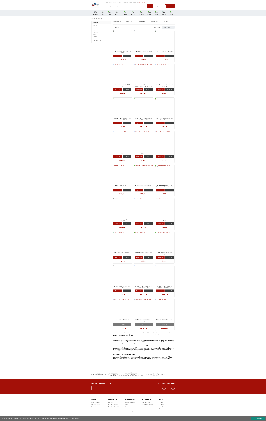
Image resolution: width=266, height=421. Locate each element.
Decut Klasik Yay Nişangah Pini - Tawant (124, 52)
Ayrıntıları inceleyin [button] (74, 418)
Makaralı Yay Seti (146, 408)
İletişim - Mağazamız (95, 402)
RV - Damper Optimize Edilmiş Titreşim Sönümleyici (164, 186)
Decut (114, 51)
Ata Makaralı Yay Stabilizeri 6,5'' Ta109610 (123, 320)
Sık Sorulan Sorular (95, 404)
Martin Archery (138, 252)
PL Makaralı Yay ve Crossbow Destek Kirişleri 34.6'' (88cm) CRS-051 (143, 86)
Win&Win (117, 219)
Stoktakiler (117, 27)
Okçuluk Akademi (95, 411)
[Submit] (136, 388)
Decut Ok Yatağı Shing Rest (145, 219)
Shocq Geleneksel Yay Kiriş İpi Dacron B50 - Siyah (166, 119)
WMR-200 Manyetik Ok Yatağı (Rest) (124, 219)
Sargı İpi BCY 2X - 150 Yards (123, 185)
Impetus (137, 319)
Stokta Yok (122, 324)
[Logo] (95, 4)
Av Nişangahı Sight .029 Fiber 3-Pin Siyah (145, 320)
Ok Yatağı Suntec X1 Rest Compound (166, 253)
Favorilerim (161, 404)
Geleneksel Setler (146, 411)
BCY (116, 185)
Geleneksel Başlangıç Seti (148, 404)
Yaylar (126, 404)
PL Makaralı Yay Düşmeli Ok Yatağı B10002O (165, 287)
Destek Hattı (259, 418)
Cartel (136, 51)
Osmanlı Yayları (128, 408)
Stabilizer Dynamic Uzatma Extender (124, 152)
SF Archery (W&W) (161, 185)
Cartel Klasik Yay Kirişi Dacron (145, 51)
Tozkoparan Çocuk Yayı (147, 402)
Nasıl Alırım (110, 402)
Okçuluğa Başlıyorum (130, 402)
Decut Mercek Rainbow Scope (166, 319)
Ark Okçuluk (159, 219)
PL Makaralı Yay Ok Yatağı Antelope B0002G (145, 287)
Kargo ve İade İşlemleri (113, 404)
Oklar (126, 406)
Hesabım (161, 402)
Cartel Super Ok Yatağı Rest (124, 252)
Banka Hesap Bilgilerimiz (113, 406)
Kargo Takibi (109, 2)
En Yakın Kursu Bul (117, 2)
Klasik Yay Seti (145, 406)
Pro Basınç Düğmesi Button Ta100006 (164, 152)
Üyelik (160, 408)
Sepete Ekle (117, 56)
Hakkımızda (93, 406)
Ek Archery (117, 286)
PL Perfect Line (117, 85)
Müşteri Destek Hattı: (137, 2)
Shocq (157, 118)
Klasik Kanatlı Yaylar (129, 411)
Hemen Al (127, 56)
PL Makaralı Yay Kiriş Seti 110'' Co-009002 (124, 119)
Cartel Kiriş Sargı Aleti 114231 (166, 51)
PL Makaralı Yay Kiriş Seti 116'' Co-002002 (145, 119)
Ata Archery (118, 319)
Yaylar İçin (100, 18)
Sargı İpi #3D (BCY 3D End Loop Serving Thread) (144, 186)
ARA (150, 6)
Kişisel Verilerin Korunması (97, 408)
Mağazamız (125, 2)
